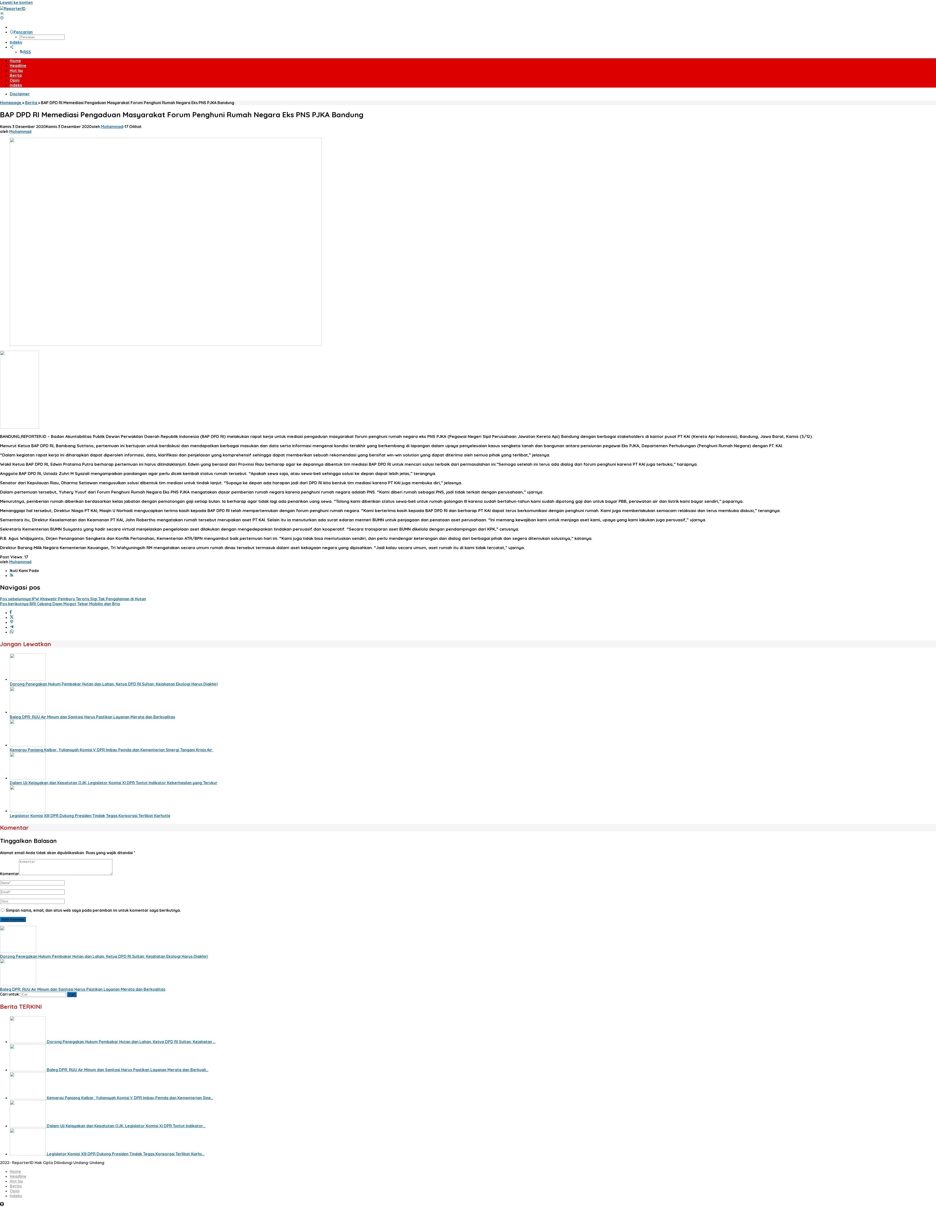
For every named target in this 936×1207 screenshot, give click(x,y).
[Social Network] (12, 47)
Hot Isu (16, 1181)
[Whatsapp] (12, 632)
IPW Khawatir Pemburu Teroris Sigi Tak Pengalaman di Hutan (73, 598)
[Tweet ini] (12, 617)
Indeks (16, 1195)
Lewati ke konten (16, 2)
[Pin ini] (12, 622)
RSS (27, 51)
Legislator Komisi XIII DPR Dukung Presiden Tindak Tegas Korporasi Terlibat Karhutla (90, 815)
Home (15, 1171)
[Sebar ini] (11, 612)
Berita (16, 1186)
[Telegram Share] (12, 627)
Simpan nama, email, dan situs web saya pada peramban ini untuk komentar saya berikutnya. (93, 910)
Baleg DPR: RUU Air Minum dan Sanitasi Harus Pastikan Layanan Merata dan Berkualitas (92, 716)
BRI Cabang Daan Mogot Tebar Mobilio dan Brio (60, 603)
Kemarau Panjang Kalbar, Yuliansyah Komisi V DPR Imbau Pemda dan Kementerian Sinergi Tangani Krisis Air (111, 749)
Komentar (9, 873)
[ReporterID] (13, 8)
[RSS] (12, 575)
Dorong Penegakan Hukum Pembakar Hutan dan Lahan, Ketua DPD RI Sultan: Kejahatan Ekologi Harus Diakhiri (114, 684)
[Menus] (2, 13)
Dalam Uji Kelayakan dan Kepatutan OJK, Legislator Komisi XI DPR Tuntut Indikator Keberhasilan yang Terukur (113, 782)
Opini (15, 1190)
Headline (18, 1176)
